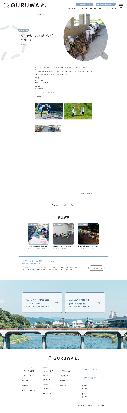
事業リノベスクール (28, 390)
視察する (63, 385)
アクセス (113, 8)
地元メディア (47, 393)
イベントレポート (28, 376)
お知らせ (25, 380)
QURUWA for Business (92, 370)
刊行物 (62, 380)
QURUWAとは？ (72, 8)
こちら (44, 92)
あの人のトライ (103, 8)
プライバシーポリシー (100, 405)
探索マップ (93, 8)
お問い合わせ (81, 405)
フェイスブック (87, 393)
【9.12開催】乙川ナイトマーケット (88, 246)
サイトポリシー (89, 405)
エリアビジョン (65, 376)
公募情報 (25, 385)
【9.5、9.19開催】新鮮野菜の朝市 (38, 246)
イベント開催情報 (33, 224)
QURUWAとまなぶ (90, 378)
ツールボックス (87, 385)
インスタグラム (87, 396)
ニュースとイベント (27, 367)
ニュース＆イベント (28, 15)
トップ (19, 15)
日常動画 (45, 388)
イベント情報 (83, 8)
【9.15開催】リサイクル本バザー (62, 246)
